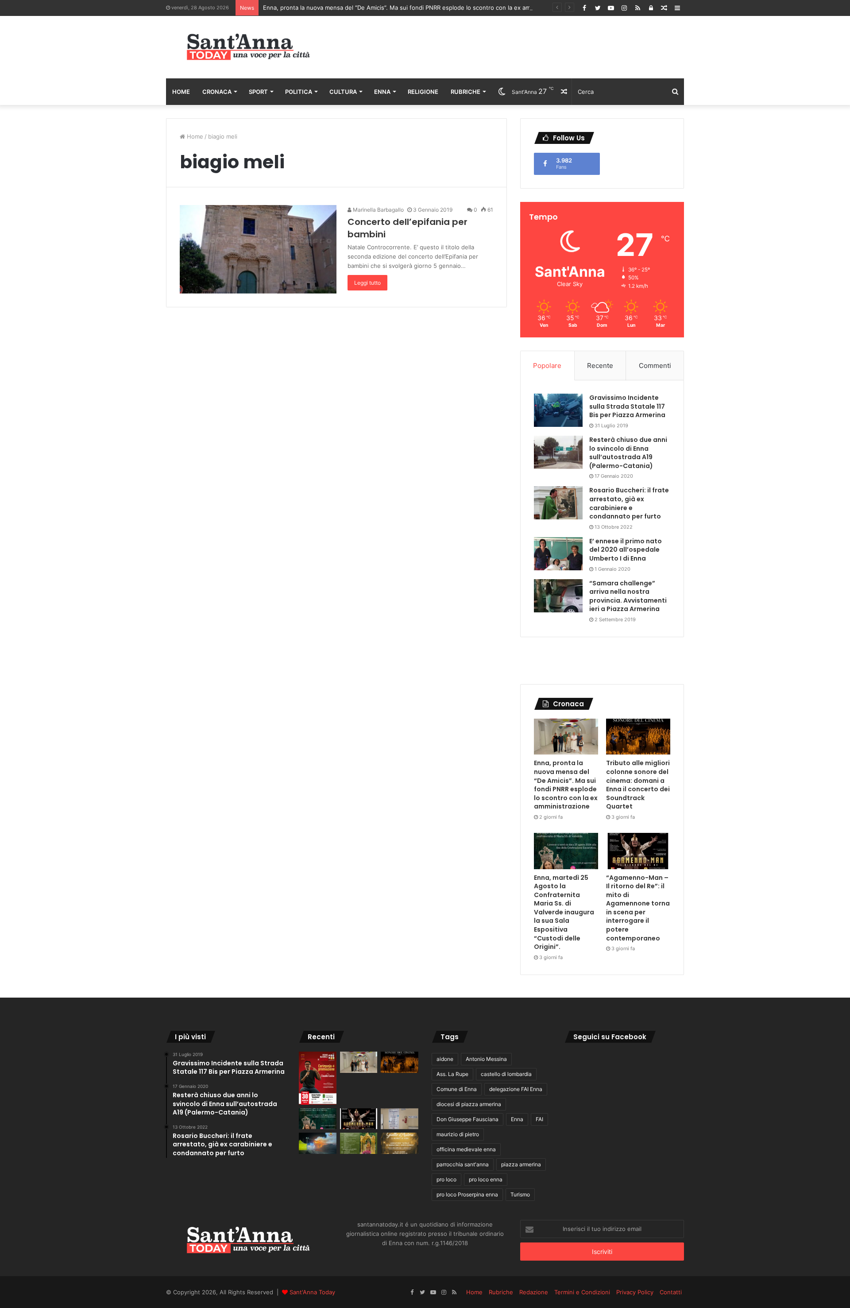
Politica (298, 91)
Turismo (520, 1194)
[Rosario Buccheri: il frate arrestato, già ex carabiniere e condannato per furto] (558, 502)
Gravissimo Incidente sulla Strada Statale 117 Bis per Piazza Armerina (627, 406)
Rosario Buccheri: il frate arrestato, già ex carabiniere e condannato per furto (629, 503)
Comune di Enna (457, 1089)
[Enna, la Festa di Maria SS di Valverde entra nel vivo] (359, 1143)
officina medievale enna (466, 1149)
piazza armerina (521, 1164)
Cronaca (217, 91)
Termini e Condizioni (582, 1292)
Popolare (547, 365)
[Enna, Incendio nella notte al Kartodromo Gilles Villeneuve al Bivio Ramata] (317, 1143)
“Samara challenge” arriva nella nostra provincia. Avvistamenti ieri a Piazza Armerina (628, 596)
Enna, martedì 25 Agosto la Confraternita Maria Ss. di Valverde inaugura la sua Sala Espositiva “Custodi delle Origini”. (564, 912)
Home (181, 91)
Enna (382, 91)
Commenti (655, 365)
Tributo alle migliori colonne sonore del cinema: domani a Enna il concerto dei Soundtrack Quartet (638, 784)
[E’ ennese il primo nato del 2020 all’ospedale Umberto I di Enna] (558, 553)
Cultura (343, 91)
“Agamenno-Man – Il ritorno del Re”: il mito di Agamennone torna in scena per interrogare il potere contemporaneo (638, 908)
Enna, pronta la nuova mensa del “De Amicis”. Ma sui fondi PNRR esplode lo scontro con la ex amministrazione (415, 7)
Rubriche (465, 91)
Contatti (671, 1292)
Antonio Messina (486, 1059)
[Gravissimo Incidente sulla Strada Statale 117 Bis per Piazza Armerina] (558, 410)
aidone (445, 1059)
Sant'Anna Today (312, 1292)
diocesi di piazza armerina (469, 1104)
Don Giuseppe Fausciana (467, 1119)
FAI (539, 1119)
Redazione (533, 1292)
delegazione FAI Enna (515, 1089)
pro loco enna (485, 1179)
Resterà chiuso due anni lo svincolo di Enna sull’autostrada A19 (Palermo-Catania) (628, 452)
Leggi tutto (367, 282)
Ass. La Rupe (452, 1074)
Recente (600, 365)
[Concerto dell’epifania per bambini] (258, 249)
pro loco (446, 1179)
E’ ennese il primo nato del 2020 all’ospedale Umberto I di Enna (625, 550)
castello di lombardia (506, 1074)
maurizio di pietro (458, 1134)
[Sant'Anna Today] (248, 47)
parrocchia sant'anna (463, 1164)
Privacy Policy (634, 1292)
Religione (423, 91)
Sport (258, 91)
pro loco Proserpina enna (467, 1194)
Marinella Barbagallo (378, 209)
